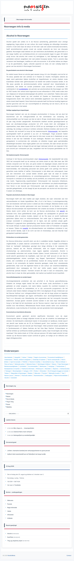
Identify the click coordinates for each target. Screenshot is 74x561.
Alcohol (6, 377)
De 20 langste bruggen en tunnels (58, 371)
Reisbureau (43, 366)
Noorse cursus (8, 375)
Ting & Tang (10, 401)
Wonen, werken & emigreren (22, 359)
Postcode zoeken (27, 375)
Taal (63, 373)
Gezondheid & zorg (48, 362)
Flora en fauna (8, 364)
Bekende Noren (31, 364)
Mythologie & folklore (44, 364)
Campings (51, 366)
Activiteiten (23, 366)
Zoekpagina (48, 375)
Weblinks (9, 407)
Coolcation (14, 377)
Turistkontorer (60, 366)
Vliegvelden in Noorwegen (18, 373)
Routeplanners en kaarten (12, 368)
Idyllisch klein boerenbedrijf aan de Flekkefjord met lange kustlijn (26, 454)
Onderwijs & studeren (39, 359)
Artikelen (10, 518)
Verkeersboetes (65, 368)
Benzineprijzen (17, 371)
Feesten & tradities (35, 362)
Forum (8, 404)
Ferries (36, 371)
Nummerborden (38, 375)
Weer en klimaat (60, 362)
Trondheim (17, 485)
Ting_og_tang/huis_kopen (14, 540)
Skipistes (55, 368)
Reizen (8, 396)
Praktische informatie (28, 368)
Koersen (17, 375)
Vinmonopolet (52, 131)
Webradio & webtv (54, 373)
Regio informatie (12, 507)
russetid (25, 228)
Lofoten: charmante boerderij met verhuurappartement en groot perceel (28, 450)
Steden (30, 357)
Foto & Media (10, 399)
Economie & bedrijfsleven (55, 357)
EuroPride (10, 537)
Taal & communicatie (53, 359)
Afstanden (43, 371)
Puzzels (44, 373)
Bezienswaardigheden (11, 366)
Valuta (9, 511)
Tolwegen (8, 371)
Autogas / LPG (27, 371)
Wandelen (48, 368)
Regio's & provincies (40, 357)
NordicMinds (11, 555)
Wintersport (39, 368)
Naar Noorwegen (63, 364)
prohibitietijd (23, 89)
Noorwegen (9, 393)
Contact (69, 555)
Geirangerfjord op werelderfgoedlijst (24, 435)
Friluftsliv (25, 362)
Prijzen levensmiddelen (61, 375)
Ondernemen (8, 359)
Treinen (6, 373)
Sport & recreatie (15, 362)
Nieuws (54, 364)
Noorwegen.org (11, 19)
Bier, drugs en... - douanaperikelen (24, 428)
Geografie (17, 357)
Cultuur (24, 357)
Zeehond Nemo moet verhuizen (23, 431)
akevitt (62, 211)
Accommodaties (33, 366)
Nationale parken (20, 364)
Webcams (37, 373)
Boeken (30, 373)
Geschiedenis (8, 357)
